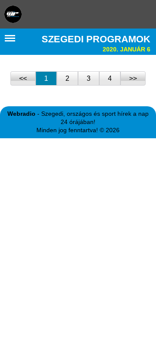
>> (133, 78)
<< (23, 78)
